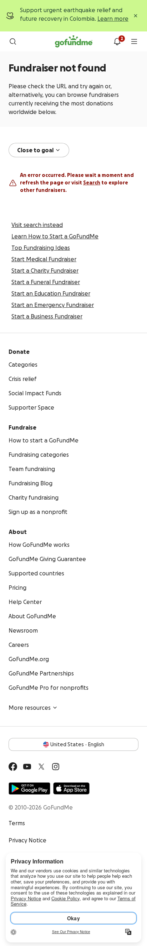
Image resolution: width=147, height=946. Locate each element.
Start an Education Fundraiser (50, 293)
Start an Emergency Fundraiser (52, 305)
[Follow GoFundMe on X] (41, 766)
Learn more (112, 18)
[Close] (135, 15)
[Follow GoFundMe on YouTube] (27, 766)
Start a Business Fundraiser (46, 316)
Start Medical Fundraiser (43, 259)
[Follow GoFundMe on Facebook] (13, 766)
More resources (30, 707)
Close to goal (35, 150)
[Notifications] (117, 41)
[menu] (134, 41)
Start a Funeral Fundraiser (45, 282)
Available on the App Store (71, 788)
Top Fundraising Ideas (40, 247)
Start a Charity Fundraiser (44, 270)
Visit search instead (37, 225)
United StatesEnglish (77, 744)
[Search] (13, 41)
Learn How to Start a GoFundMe (54, 236)
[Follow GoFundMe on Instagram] (56, 766)
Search (91, 182)
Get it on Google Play (29, 788)
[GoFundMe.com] (73, 41)
